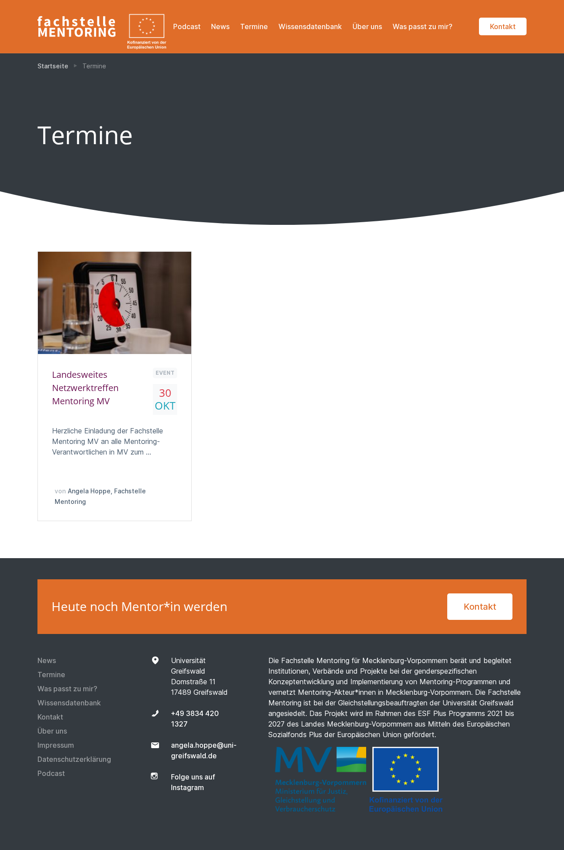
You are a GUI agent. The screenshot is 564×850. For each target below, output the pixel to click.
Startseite (52, 66)
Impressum (55, 745)
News (220, 26)
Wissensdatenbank (310, 26)
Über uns (367, 26)
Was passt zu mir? (423, 26)
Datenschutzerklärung (74, 759)
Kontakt (503, 26)
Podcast (186, 26)
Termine (254, 26)
